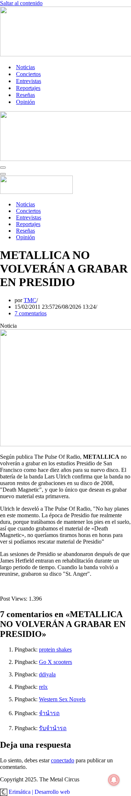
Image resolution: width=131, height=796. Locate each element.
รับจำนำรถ (53, 728)
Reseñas (25, 95)
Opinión (25, 102)
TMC (30, 300)
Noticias (25, 67)
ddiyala (47, 674)
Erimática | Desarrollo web (38, 792)
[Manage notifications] (114, 780)
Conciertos (28, 74)
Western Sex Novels (62, 699)
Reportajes (28, 88)
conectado (62, 760)
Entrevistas (28, 81)
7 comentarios (31, 313)
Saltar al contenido (21, 3)
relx (43, 687)
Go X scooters (55, 662)
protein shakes (55, 649)
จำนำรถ (49, 713)
